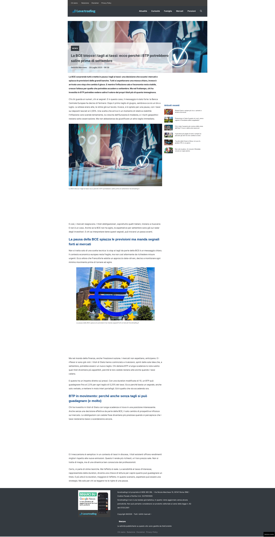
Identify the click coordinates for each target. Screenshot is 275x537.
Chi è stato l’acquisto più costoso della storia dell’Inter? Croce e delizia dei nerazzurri (189, 127)
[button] (201, 11)
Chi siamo (74, 3)
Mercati (179, 11)
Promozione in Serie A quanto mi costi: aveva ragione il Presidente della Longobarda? (189, 119)
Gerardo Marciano (79, 67)
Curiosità (155, 11)
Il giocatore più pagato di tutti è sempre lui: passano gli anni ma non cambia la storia (188, 134)
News (75, 48)
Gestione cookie (269, 534)
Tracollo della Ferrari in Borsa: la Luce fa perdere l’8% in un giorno (187, 142)
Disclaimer (95, 3)
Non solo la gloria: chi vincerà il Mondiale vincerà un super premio (187, 150)
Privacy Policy (106, 3)
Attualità (143, 11)
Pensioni (192, 11)
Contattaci (156, 514)
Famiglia (168, 11)
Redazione (85, 3)
